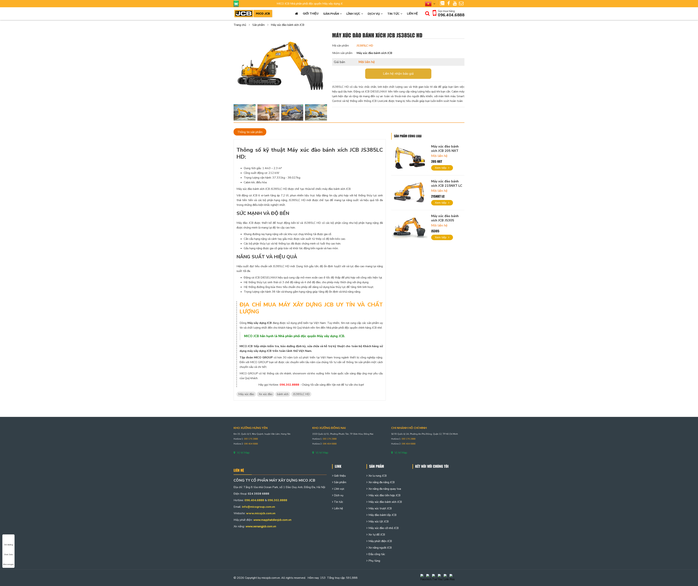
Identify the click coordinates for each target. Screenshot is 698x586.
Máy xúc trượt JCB (380, 508)
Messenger (8, 564)
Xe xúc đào (265, 394)
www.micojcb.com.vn (260, 513)
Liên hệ (412, 14)
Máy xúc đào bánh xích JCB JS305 (445, 218)
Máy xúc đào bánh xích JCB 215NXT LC (446, 183)
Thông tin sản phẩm (249, 132)
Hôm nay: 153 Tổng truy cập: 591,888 (333, 578)
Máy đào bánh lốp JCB (382, 515)
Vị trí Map (243, 453)
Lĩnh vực (353, 14)
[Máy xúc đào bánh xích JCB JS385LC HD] (280, 67)
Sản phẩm (331, 14)
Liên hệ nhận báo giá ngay (398, 73)
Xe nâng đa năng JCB (381, 482)
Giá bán (339, 62)
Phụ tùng (374, 561)
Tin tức (393, 14)
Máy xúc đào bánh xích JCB (287, 25)
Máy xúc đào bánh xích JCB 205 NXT (445, 148)
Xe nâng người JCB (380, 548)
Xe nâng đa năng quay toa (384, 489)
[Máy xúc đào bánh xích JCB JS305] (409, 227)
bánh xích (282, 394)
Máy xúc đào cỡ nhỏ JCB (383, 528)
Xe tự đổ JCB (376, 535)
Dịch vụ (374, 14)
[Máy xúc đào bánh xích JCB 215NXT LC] (409, 193)
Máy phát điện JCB (380, 541)
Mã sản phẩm (340, 46)
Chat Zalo (8, 554)
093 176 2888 (251, 438)
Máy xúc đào (246, 394)
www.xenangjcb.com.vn (261, 526)
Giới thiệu (310, 14)
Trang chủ (296, 13)
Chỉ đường (8, 544)
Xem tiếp (440, 168)
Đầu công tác (376, 554)
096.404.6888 (451, 15)
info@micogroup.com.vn (258, 507)
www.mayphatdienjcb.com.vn (272, 520)
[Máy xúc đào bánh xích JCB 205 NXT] (409, 158)
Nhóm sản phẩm (342, 53)
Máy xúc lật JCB (378, 522)
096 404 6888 (251, 443)
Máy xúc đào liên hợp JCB (384, 495)
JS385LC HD (301, 394)
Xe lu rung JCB (377, 476)
